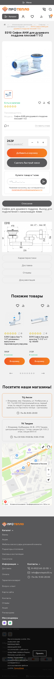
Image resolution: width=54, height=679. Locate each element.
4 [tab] (24, 373)
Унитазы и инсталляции (13, 554)
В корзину (14, 361)
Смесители (7, 559)
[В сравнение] (23, 305)
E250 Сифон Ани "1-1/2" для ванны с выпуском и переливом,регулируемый (14, 340)
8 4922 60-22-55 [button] (40, 568)
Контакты (6, 598)
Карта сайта (8, 592)
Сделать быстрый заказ (27, 162)
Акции (5, 539)
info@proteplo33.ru (41, 572)
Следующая (43, 373)
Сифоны (42, 25)
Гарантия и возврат (11, 580)
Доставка (6, 568)
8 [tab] (33, 373)
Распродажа (8, 612)
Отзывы (5, 603)
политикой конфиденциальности (27, 190)
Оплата (5, 574)
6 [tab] (29, 373)
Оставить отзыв (42, 126)
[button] (23, 16)
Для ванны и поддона (15, 26)
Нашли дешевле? (15, 144)
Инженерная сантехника (22, 25)
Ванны (5, 534)
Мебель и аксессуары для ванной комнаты (22, 544)
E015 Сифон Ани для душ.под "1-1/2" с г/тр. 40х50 (38, 339)
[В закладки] (17, 305)
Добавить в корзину (27, 153)
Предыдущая (11, 373)
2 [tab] (20, 373)
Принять (39, 653)
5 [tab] (27, 373)
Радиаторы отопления (12, 549)
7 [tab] (31, 373)
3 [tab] (22, 373)
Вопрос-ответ (9, 586)
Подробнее (19, 668)
